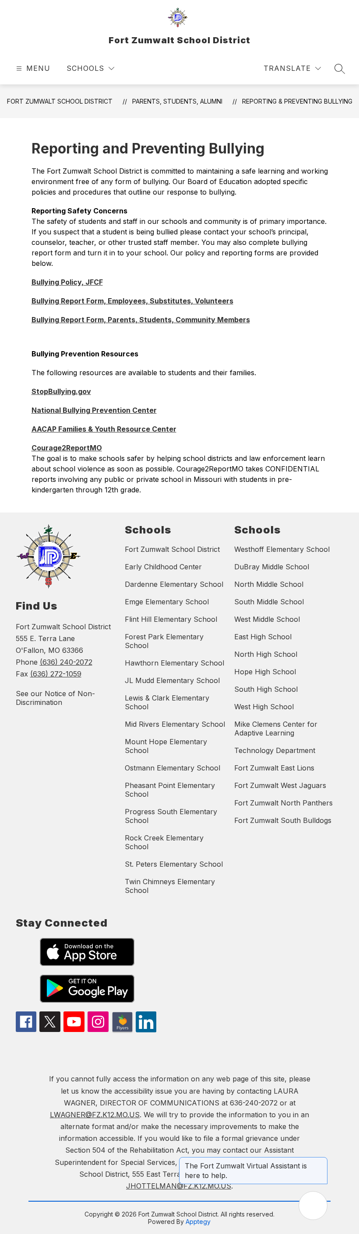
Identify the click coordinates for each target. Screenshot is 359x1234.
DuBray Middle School (271, 566)
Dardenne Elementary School (174, 584)
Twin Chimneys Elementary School (170, 886)
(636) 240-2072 (66, 662)
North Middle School (268, 584)
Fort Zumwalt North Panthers (283, 802)
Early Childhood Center (163, 566)
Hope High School (265, 671)
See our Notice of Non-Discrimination (55, 698)
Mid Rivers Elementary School (175, 724)
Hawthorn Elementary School (174, 663)
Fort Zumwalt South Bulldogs (282, 820)
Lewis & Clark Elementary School (167, 702)
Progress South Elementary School (171, 816)
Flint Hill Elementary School (171, 619)
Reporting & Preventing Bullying (297, 101)
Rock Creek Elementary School (164, 842)
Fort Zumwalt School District (60, 101)
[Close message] (320, 1161)
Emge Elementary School (167, 601)
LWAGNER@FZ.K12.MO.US (95, 1114)
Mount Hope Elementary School (166, 746)
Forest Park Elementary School (164, 641)
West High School (264, 706)
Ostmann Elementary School (172, 767)
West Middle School (267, 619)
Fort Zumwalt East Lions (274, 767)
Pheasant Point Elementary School (170, 789)
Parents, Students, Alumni (177, 101)
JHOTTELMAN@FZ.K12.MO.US (178, 1186)
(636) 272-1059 (55, 673)
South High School (266, 689)
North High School (265, 654)
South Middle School (269, 601)
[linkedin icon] (146, 1029)
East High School (263, 636)
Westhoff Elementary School (282, 549)
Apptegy (198, 1221)
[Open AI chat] (313, 1205)
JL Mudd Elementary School (172, 680)
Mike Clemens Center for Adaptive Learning (275, 728)
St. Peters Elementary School (174, 864)
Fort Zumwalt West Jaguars (280, 785)
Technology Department (274, 750)
